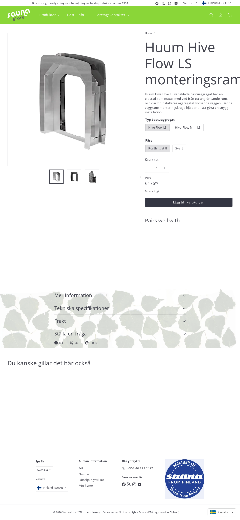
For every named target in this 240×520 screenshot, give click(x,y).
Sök (81, 468)
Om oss (84, 474)
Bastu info (76, 15)
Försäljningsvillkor (91, 480)
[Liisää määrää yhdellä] (164, 168)
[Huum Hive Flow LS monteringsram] (189, 239)
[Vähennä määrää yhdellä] (149, 168)
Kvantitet (151, 160)
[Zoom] (74, 99)
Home (149, 33)
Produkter (48, 15)
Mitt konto (86, 485)
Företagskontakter (110, 15)
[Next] (138, 176)
